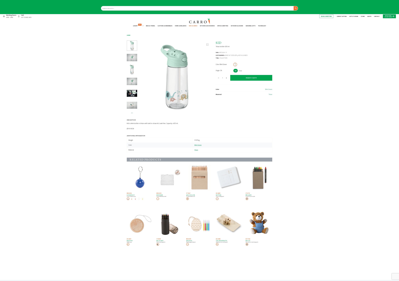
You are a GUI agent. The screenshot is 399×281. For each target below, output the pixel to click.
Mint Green (268, 89)
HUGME (159, 195)
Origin (219, 70)
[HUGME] (169, 178)
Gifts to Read (353, 16)
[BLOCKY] (169, 223)
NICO (248, 240)
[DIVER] (229, 178)
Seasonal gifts (250, 26)
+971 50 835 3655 (26, 17)
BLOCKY (160, 240)
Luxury (137, 25)
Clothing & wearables (165, 26)
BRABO (249, 195)
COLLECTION (223, 58)
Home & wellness (180, 26)
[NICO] (259, 223)
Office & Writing (222, 26)
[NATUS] (140, 223)
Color (221, 64)
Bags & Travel (150, 26)
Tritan (270, 94)
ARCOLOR (190, 195)
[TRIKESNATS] (229, 223)
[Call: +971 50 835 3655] (19, 16)
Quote (369, 16)
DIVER (219, 195)
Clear (240, 71)
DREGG (189, 240)
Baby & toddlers (231, 55)
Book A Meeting (326, 16)
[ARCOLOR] (199, 178)
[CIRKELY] (140, 178)
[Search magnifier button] (296, 8)
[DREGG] (199, 223)
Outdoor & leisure (237, 26)
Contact (377, 16)
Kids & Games (193, 26)
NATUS (130, 240)
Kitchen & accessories (207, 26)
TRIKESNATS (221, 240)
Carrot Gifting (342, 16)
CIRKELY (131, 195)
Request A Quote (251, 78)
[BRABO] (259, 178)
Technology (262, 26)
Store (363, 16)
